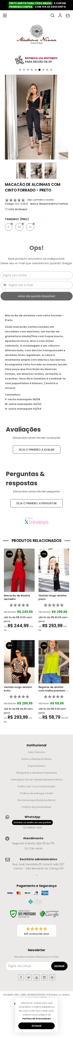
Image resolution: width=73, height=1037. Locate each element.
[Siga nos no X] (29, 977)
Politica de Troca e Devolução (36, 786)
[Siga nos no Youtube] (37, 977)
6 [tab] (39, 70)
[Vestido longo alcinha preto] (54, 591)
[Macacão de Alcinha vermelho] (19, 591)
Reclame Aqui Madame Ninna (36, 800)
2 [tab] (24, 70)
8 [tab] (47, 70)
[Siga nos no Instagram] (44, 977)
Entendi (36, 1025)
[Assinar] (59, 966)
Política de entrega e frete (36, 793)
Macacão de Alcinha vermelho (17, 597)
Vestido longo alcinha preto (52, 597)
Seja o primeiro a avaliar (36, 450)
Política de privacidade (36, 807)
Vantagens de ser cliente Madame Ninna (36, 779)
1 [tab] (20, 70)
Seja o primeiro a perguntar (36, 503)
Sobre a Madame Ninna (36, 759)
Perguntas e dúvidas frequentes (36, 772)
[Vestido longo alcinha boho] (19, 683)
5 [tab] (36, 70)
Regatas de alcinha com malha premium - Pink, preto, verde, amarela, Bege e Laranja (54, 688)
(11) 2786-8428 (33, 848)
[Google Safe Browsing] (49, 914)
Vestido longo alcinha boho (18, 688)
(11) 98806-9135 (32, 825)
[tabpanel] (36, 60)
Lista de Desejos (17, 209)
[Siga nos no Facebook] (21, 977)
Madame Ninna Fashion (53, 203)
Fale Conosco (36, 752)
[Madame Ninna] (36, 35)
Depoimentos (36, 766)
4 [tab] (32, 70)
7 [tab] (43, 70)
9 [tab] (51, 70)
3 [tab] (28, 70)
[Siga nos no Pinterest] (52, 977)
